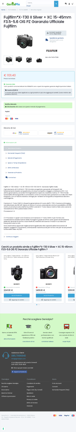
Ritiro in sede (31, 396)
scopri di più (66, 341)
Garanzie (30, 406)
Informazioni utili (11, 143)
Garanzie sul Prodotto (15, 173)
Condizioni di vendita (33, 383)
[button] (8, 60)
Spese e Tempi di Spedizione (17, 163)
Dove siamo (5, 390)
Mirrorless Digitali (36, 10)
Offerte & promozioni (8, 396)
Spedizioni (30, 393)
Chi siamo (4, 387)
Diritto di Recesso (13, 168)
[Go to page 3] (39, 304)
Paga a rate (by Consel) (34, 390)
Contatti (55, 387)
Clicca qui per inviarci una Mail (23, 368)
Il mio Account (57, 383)
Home (3, 10)
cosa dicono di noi (28, 341)
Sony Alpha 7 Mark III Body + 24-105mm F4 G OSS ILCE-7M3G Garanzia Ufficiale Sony (16, 257)
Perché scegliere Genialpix (9, 383)
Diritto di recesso (32, 403)
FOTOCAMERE (23, 10)
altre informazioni (9, 339)
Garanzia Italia (10, 84)
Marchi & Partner (6, 393)
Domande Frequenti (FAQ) (16, 153)
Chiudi (28, 6)
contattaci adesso (47, 341)
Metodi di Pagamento (15, 158)
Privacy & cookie (32, 399)
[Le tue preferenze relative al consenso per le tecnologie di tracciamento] (3, 429)
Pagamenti (30, 387)
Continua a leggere (12, 237)
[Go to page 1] (36, 304)
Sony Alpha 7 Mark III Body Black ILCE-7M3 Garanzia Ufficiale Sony (48, 256)
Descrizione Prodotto (14, 148)
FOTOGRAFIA (12, 10)
